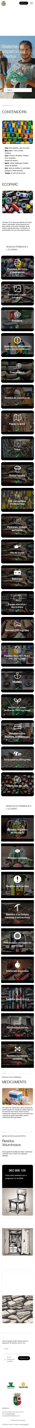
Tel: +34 (4, 1414)
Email (6, 1349)
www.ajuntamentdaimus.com (11, 1416)
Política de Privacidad (18, 1420)
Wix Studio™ (25, 1424)
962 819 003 (11, 1414)
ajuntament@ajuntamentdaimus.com (13, 1412)
